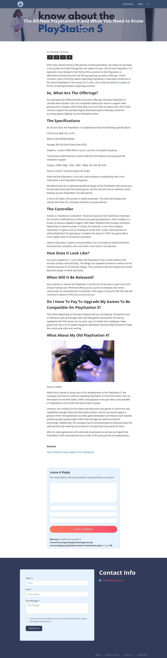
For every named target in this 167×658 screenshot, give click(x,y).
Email (28, 589)
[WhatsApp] (63, 57)
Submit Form (33, 628)
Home (98, 655)
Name (28, 578)
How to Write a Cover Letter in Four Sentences (70, 452)
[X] (50, 57)
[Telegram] (69, 57)
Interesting (128, 4)
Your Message (32, 600)
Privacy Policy (112, 655)
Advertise (142, 655)
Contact (128, 655)
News (140, 4)
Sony (118, 82)
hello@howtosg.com (113, 580)
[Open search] (148, 4)
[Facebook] (56, 57)
